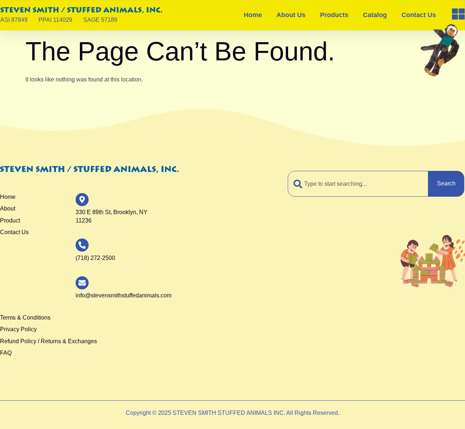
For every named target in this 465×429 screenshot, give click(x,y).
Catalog (375, 15)
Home (253, 15)
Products (334, 15)
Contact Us (418, 15)
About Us (291, 15)
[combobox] (358, 183)
